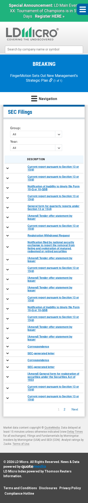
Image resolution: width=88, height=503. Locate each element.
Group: (15, 128)
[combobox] (44, 50)
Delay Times (75, 431)
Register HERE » (50, 16)
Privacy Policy (70, 488)
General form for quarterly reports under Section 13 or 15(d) (53, 207)
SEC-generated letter (41, 353)
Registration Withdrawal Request (49, 235)
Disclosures (48, 488)
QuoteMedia (52, 427)
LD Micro (21, 462)
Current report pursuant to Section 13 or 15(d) (53, 168)
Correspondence (38, 346)
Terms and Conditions (20, 488)
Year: (14, 141)
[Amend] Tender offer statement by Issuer (50, 217)
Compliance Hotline (19, 493)
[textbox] (46, 49)
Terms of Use (21, 444)
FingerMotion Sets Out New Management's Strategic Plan (44, 78)
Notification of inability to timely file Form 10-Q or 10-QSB (54, 187)
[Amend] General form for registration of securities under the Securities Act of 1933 (53, 376)
